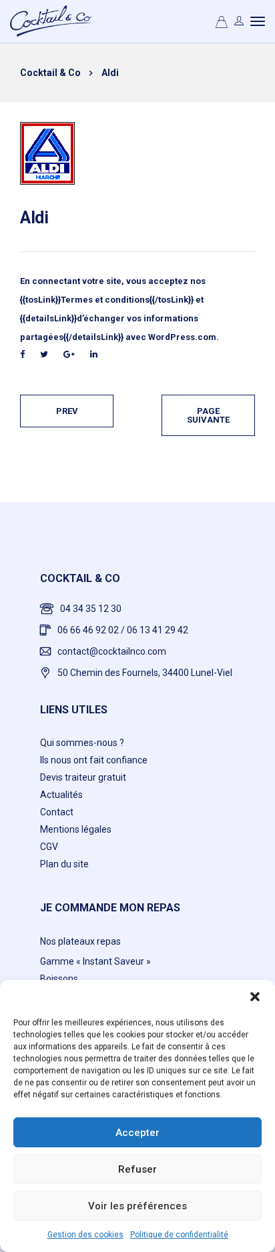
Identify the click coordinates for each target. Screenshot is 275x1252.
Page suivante (208, 415)
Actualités (61, 794)
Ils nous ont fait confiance (94, 760)
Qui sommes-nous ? (82, 742)
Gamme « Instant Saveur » (95, 961)
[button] (255, 996)
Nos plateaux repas (80, 941)
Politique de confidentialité (179, 1234)
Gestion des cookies (85, 1234)
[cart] (222, 24)
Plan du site (64, 864)
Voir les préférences (137, 1206)
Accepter (137, 1133)
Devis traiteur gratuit (83, 777)
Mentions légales (75, 829)
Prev (67, 411)
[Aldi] (47, 152)
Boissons (59, 978)
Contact (56, 812)
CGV (49, 846)
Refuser (137, 1169)
